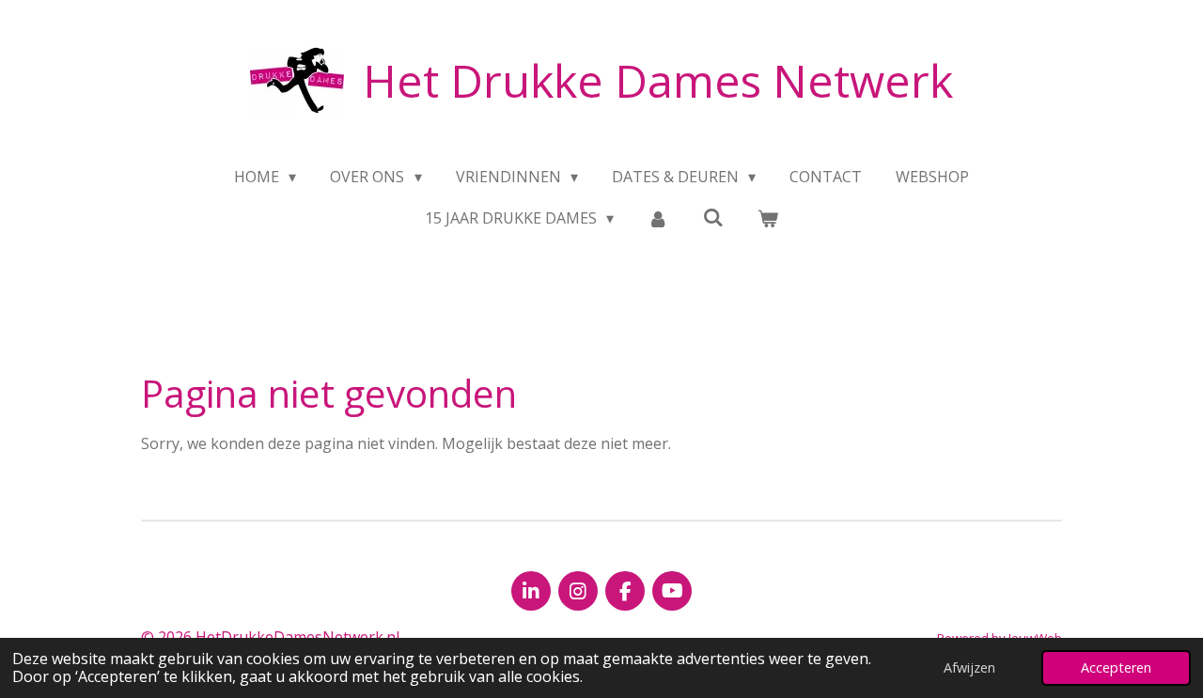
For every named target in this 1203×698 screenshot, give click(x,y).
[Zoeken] (713, 217)
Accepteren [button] (1116, 667)
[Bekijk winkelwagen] (767, 218)
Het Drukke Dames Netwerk (658, 80)
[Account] (657, 218)
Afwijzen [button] (969, 667)
